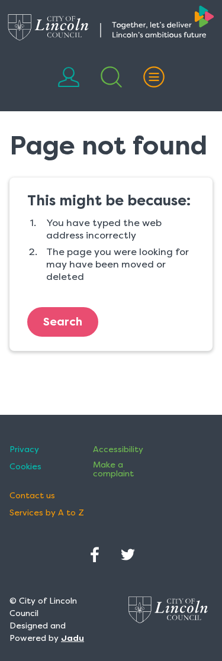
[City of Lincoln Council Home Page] (111, 23)
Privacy (24, 449)
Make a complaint (113, 469)
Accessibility (118, 449)
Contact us (32, 495)
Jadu (72, 638)
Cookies (25, 466)
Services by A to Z (46, 512)
